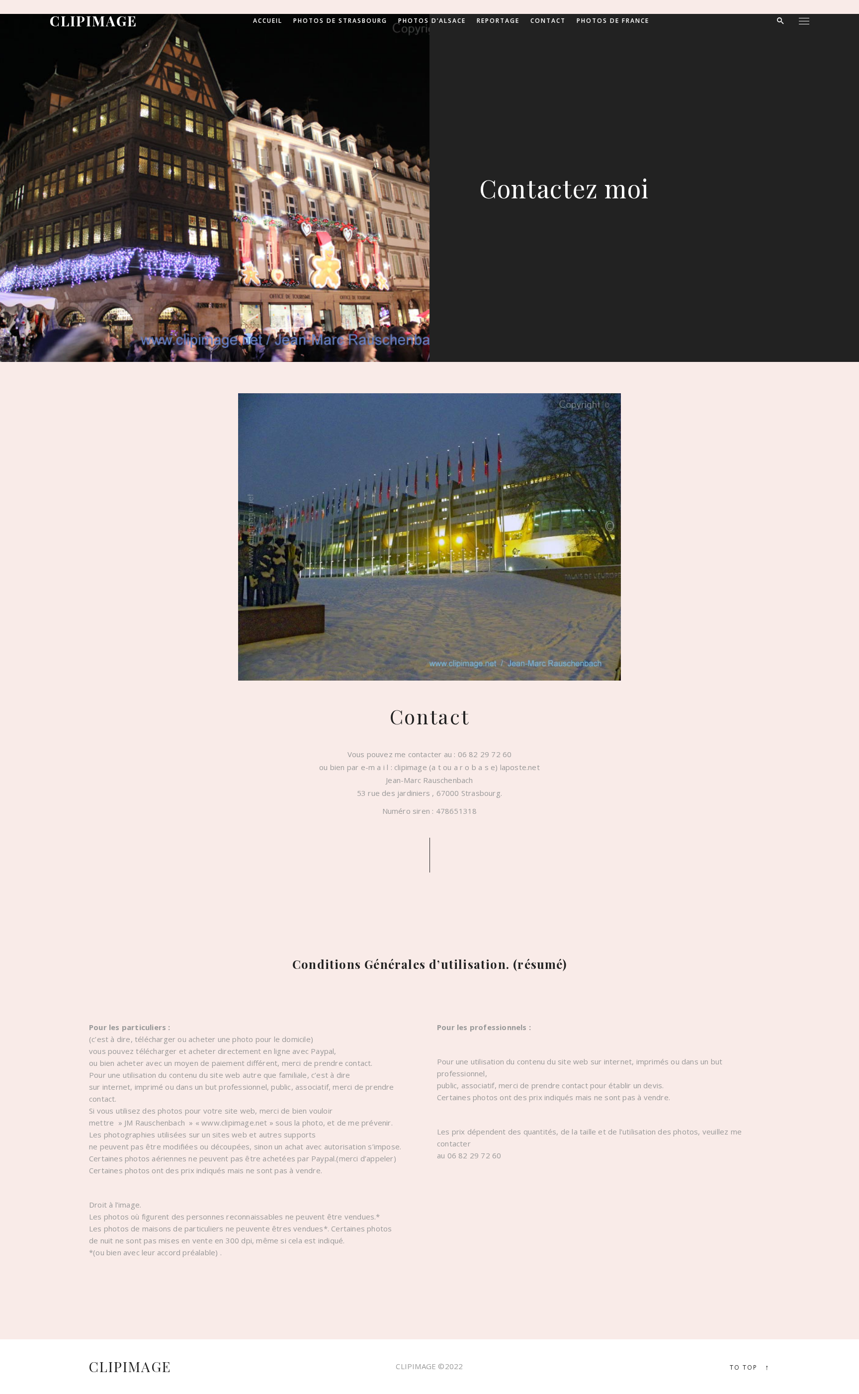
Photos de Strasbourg (340, 20)
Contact (548, 20)
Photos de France (613, 20)
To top (750, 1367)
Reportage (498, 20)
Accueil (267, 20)
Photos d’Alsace (432, 20)
